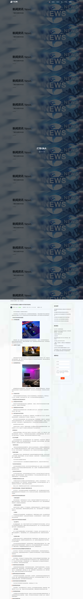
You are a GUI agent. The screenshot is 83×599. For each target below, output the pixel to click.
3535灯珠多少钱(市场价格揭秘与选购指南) (61, 319)
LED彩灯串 (56, 335)
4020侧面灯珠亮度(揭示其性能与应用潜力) (61, 312)
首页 (49, 1)
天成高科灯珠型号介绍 (58, 333)
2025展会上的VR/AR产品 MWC (59, 340)
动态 (18, 300)
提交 (62, 378)
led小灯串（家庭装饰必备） (59, 329)
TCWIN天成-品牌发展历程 (58, 345)
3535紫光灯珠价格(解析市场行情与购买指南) (61, 317)
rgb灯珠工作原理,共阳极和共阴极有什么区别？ (62, 347)
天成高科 (15, 300)
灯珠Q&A (21, 300)
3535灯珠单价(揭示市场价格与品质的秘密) (61, 321)
